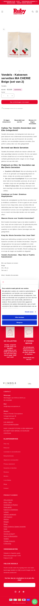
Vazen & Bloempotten (10, 536)
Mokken (6, 519)
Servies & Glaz (8, 534)
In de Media (7, 480)
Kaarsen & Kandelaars (11, 509)
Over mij (6, 443)
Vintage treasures (9, 541)
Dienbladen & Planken (11, 505)
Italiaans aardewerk (10, 514)
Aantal (3, 92)
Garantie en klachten (10, 468)
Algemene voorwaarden (11, 460)
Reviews (6, 472)
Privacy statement (9, 464)
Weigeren (19, 322)
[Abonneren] (33, 585)
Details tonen (29, 312)
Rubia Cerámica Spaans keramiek (15, 526)
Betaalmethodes (9, 456)
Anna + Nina (8, 502)
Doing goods (8, 507)
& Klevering (7, 543)
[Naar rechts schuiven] (23, 71)
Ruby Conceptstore (21, 603)
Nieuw (6, 524)
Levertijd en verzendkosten (12, 451)
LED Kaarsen (8, 517)
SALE (5, 529)
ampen (6, 512)
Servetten (7, 531)
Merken (6, 476)
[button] (2, 12)
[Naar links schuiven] (16, 71)
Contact (6, 488)
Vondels (6, 538)
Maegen (6, 521)
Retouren (6, 447)
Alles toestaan (19, 317)
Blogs (5, 484)
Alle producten (8, 500)
